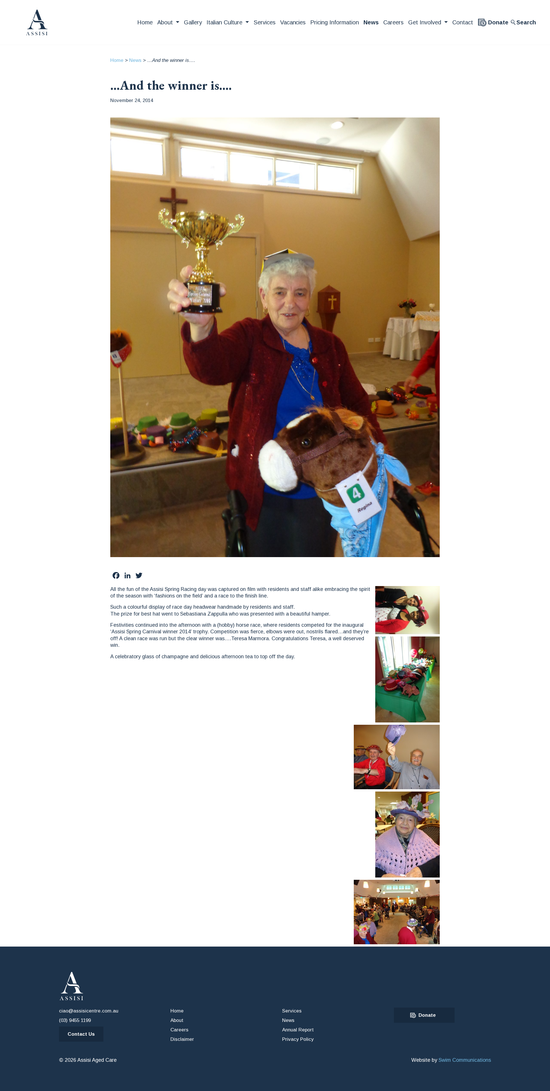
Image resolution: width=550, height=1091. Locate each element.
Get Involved (425, 22)
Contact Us (81, 1034)
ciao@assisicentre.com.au (88, 1011)
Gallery (193, 22)
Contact (462, 22)
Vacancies (293, 22)
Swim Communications (465, 1060)
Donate (498, 22)
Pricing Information (334, 22)
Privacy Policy (298, 1039)
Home (145, 22)
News (371, 22)
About (165, 22)
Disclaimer (182, 1039)
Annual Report (298, 1030)
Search (526, 22)
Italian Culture (225, 22)
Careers (393, 22)
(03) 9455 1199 (75, 1020)
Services (265, 22)
